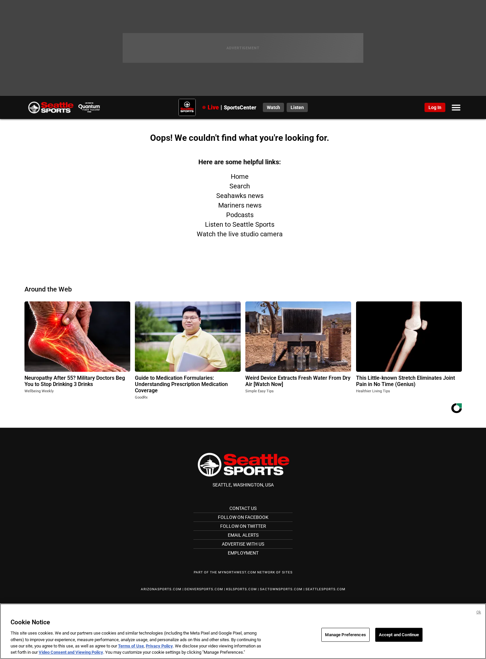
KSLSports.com (241, 589)
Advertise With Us (243, 544)
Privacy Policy (159, 645)
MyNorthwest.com (237, 572)
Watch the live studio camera (240, 234)
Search (239, 186)
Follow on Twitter (243, 526)
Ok (478, 612)
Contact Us (243, 508)
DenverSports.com (203, 589)
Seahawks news (239, 196)
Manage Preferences (345, 634)
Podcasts (240, 215)
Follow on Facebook (243, 517)
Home (240, 176)
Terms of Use (131, 645)
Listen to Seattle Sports (239, 224)
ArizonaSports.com (161, 589)
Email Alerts (243, 535)
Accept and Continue (399, 634)
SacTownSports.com (281, 589)
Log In (434, 107)
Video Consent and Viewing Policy (71, 652)
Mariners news (240, 205)
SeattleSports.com (325, 589)
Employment (243, 553)
